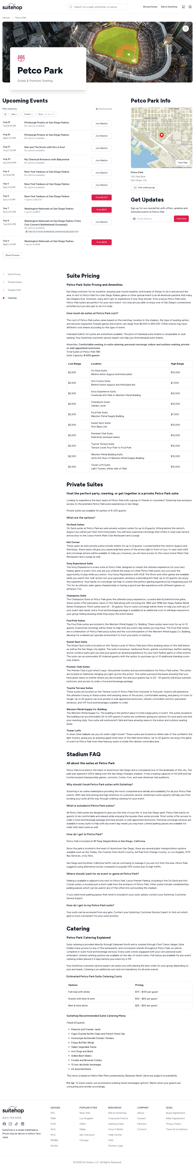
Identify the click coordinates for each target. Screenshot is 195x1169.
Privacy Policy (173, 1123)
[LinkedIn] (22, 1124)
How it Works (115, 1129)
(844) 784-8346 (11, 1117)
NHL (53, 1129)
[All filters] (5, 114)
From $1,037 (102, 197)
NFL (53, 1112)
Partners (142, 1123)
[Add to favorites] (186, 28)
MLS (53, 1134)
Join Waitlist (102, 123)
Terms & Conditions (177, 1129)
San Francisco (87, 1134)
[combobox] (97, 7)
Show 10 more (12, 255)
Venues (6, 17)
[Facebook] (4, 1124)
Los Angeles (86, 1118)
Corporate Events (118, 1118)
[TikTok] (16, 1124)
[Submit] (70, 7)
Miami (83, 1123)
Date (13, 114)
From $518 (102, 242)
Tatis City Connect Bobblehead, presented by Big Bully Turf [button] (53, 232)
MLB (53, 1123)
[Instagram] (10, 1124)
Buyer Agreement (175, 1112)
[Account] (190, 6)
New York (85, 1112)
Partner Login (115, 1145)
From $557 (101, 209)
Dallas (83, 1129)
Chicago (84, 1140)
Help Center (115, 1134)
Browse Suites (150, 6)
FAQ (110, 1140)
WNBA (54, 1140)
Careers (141, 1118)
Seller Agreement (175, 1118)
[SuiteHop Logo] (12, 6)
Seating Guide (116, 1123)
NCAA (54, 1145)
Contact (142, 1129)
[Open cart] (183, 6)
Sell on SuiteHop (169, 6)
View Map (182, 162)
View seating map (146, 187)
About (140, 1112)
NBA (53, 1118)
